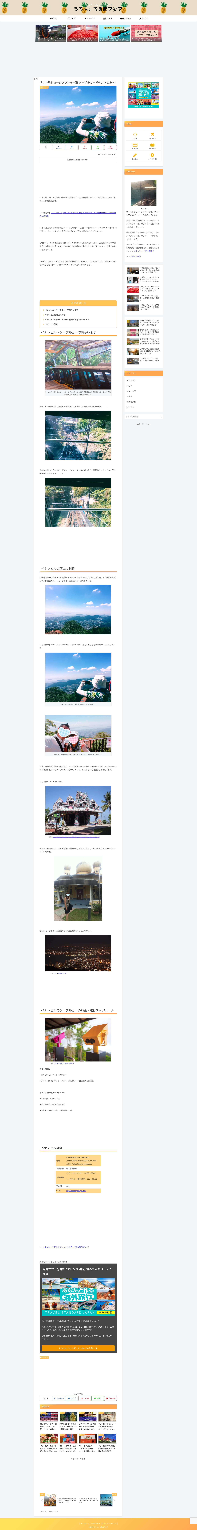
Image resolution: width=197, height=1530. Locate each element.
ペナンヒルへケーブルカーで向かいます (61, 310)
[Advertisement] (98, 60)
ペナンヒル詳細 (51, 324)
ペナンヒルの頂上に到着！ (56, 315)
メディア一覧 (135, 256)
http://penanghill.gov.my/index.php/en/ (64, 1063)
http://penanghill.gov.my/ (60, 973)
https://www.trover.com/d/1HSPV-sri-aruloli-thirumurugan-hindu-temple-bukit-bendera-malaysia (76, 837)
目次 (76, 303)
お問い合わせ (95, 1523)
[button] (161, 416)
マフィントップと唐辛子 (144, 251)
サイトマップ (85, 1523)
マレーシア (45, 1357)
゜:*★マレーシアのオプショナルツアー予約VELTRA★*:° (65, 1247)
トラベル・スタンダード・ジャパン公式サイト (78, 1348)
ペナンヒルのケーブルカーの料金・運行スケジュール (67, 320)
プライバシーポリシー (109, 1523)
